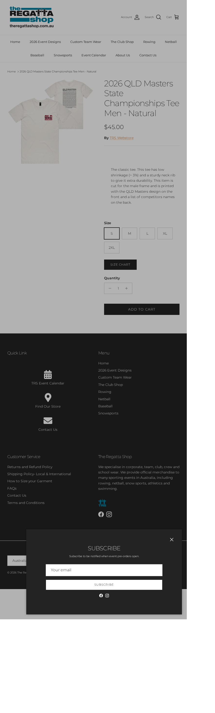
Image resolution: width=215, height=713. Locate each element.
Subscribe (104, 584)
